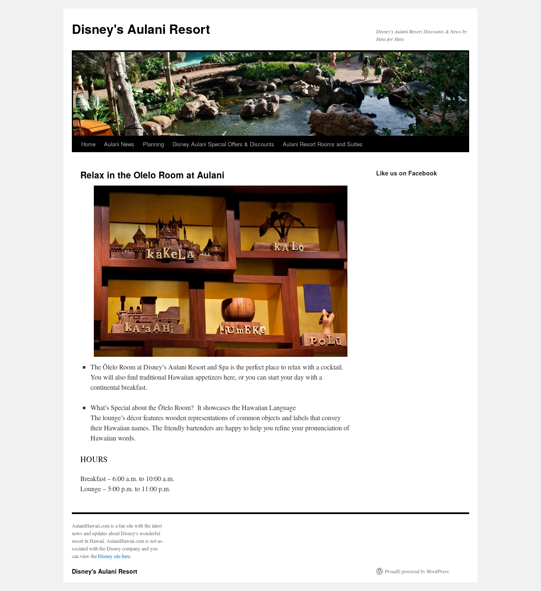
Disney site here (114, 556)
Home (88, 144)
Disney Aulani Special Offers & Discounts (223, 144)
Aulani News (119, 144)
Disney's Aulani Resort (141, 28)
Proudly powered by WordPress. (417, 571)
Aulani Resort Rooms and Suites (323, 144)
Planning (153, 144)
